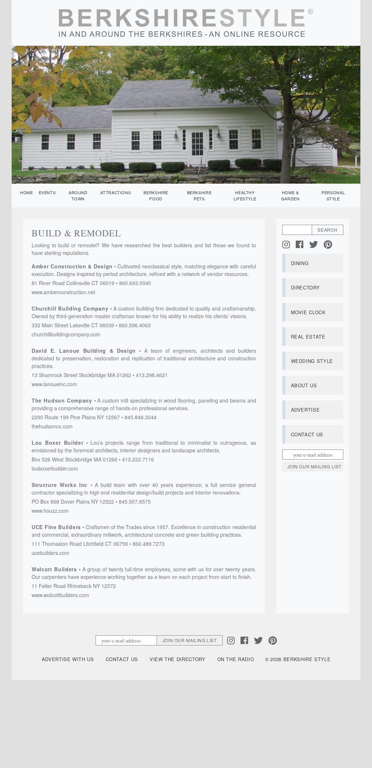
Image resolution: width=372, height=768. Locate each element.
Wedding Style (312, 360)
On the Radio (235, 659)
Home (26, 192)
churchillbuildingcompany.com (66, 334)
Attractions (115, 192)
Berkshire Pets (199, 195)
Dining (300, 263)
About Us (304, 385)
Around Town (78, 195)
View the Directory (178, 659)
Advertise (305, 409)
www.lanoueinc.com (54, 384)
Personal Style (333, 195)
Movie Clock (308, 312)
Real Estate (308, 336)
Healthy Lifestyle (245, 195)
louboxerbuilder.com (55, 468)
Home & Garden (290, 195)
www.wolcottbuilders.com (60, 595)
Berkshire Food (155, 195)
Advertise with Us (68, 659)
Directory (305, 287)
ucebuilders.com (50, 552)
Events (47, 192)
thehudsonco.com (52, 426)
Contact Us (307, 434)
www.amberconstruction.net (63, 292)
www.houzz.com (50, 510)
